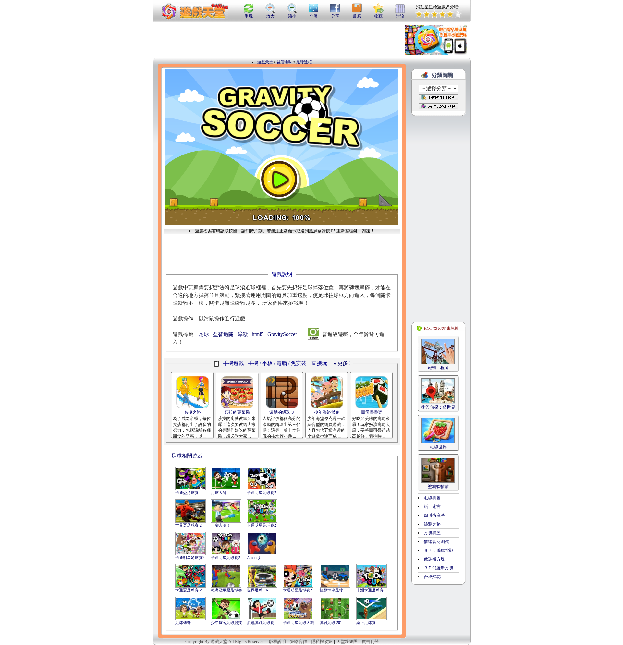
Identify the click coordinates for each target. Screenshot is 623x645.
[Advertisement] (274, 40)
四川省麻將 (434, 515)
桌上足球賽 (366, 622)
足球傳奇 (183, 622)
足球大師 (218, 492)
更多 (341, 363)
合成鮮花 (432, 576)
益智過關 (223, 334)
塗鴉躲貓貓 (438, 486)
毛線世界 (438, 446)
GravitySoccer (282, 334)
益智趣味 (284, 62)
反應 (357, 16)
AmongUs (255, 557)
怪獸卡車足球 (331, 590)
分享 (335, 16)
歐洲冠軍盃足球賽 (226, 590)
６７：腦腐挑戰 (438, 550)
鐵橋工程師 (438, 367)
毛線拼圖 (432, 497)
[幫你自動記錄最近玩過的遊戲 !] (438, 106)
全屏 (313, 16)
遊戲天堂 (265, 62)
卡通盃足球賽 (187, 492)
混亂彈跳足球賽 (260, 622)
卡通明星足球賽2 (261, 492)
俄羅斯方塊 (434, 559)
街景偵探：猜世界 (438, 407)
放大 (270, 16)
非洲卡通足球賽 (370, 590)
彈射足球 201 (331, 622)
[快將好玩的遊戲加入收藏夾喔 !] (438, 97)
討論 (400, 16)
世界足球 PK (258, 590)
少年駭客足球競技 (226, 622)
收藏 (378, 16)
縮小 (292, 16)
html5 (257, 334)
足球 (204, 334)
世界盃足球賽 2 (188, 525)
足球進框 (304, 62)
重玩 (248, 16)
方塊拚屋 (432, 532)
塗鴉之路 (432, 524)
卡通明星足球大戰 (298, 622)
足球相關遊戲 (186, 456)
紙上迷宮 (432, 506)
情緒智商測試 (436, 541)
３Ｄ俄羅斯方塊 (438, 567)
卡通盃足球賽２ (188, 590)
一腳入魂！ (220, 525)
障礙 (243, 334)
